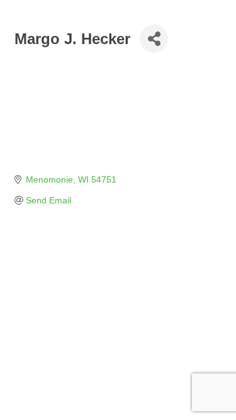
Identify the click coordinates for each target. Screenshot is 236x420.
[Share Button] (154, 39)
